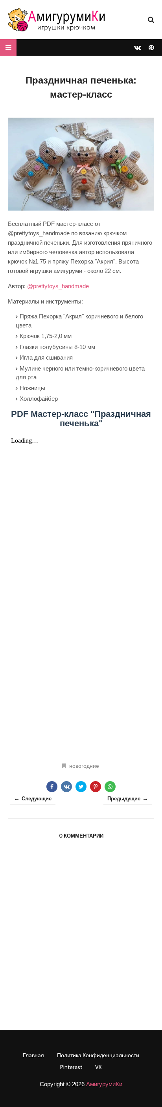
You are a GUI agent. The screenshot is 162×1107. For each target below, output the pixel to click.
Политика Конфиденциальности (98, 1055)
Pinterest (71, 1067)
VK (98, 1067)
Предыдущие (123, 798)
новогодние (84, 765)
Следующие (37, 798)
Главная (33, 1055)
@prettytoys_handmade (58, 286)
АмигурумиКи (104, 1084)
